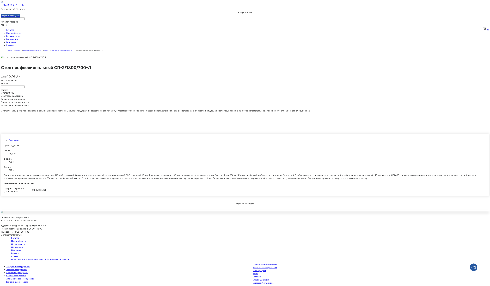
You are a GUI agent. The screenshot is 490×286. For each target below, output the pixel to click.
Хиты (255, 274)
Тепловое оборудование (263, 283)
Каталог (10, 30)
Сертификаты (13, 36)
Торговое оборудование (16, 269)
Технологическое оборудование (20, 279)
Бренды (10, 45)
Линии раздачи (259, 271)
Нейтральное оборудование (265, 267)
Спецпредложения (261, 280)
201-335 (12, 5)
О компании (12, 39)
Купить (4, 90)
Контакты (11, 42)
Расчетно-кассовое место (17, 282)
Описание (14, 140)
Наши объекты (13, 33)
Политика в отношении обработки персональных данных (40, 259)
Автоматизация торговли (17, 273)
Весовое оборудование (16, 276)
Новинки (257, 277)
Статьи (15, 256)
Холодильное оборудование (18, 266)
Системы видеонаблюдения (265, 264)
